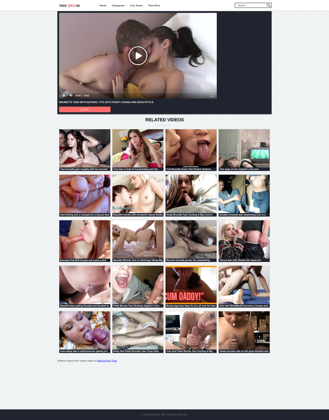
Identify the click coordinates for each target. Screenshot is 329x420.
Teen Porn (154, 5)
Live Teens (136, 5)
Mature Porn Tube (107, 360)
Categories (118, 5)
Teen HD (69, 5)
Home (103, 5)
